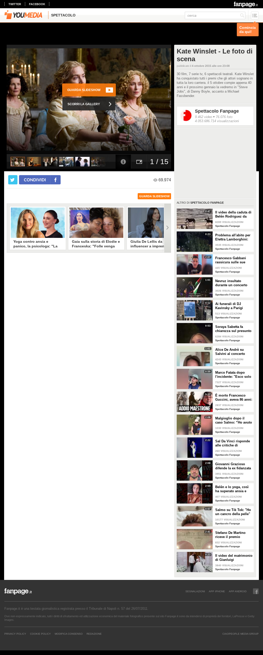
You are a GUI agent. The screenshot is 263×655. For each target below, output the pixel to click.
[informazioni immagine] (123, 162)
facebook (37, 4)
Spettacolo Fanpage (217, 111)
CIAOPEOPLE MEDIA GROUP (240, 633)
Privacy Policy (15, 633)
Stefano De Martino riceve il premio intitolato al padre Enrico (230, 535)
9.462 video (203, 117)
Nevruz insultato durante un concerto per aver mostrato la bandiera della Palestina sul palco (231, 283)
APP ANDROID (238, 591)
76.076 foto (224, 117)
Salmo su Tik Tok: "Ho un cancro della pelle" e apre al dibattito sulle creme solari (233, 512)
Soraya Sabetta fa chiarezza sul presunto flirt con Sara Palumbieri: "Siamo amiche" (233, 329)
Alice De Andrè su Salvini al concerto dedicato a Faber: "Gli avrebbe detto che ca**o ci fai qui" (232, 352)
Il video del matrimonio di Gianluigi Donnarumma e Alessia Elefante (233, 558)
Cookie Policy (40, 633)
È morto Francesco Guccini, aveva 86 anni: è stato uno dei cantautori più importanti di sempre (233, 397)
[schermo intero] (139, 162)
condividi (35, 179)
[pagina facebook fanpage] (256, 591)
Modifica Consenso (69, 633)
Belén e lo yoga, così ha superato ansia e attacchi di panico (232, 489)
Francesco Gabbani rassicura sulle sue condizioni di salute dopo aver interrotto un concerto (233, 260)
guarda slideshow (154, 196)
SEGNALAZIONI (195, 591)
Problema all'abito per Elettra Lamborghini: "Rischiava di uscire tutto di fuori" (232, 237)
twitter (14, 4)
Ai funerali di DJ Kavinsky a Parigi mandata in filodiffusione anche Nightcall (231, 306)
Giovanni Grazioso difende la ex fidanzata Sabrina (233, 466)
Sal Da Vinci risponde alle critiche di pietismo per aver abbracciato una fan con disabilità (232, 443)
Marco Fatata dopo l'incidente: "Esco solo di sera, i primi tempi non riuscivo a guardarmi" (233, 375)
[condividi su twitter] (12, 179)
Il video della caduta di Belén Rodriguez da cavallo (233, 214)
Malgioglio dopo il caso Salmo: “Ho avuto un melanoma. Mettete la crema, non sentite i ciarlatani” (233, 420)
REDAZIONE (94, 633)
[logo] (246, 4)
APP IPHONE (217, 591)
